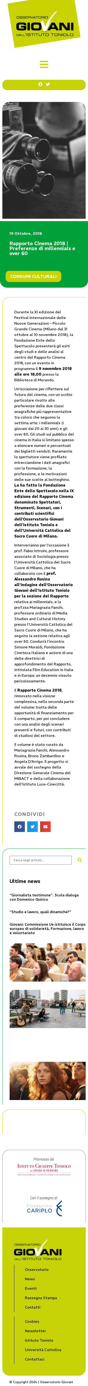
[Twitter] (48, 84)
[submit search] (80, 860)
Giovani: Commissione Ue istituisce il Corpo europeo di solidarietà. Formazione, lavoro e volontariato (48, 928)
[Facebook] (40, 84)
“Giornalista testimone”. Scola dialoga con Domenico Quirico (44, 897)
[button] (44, 64)
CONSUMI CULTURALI (33, 276)
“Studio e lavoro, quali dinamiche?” (40, 912)
